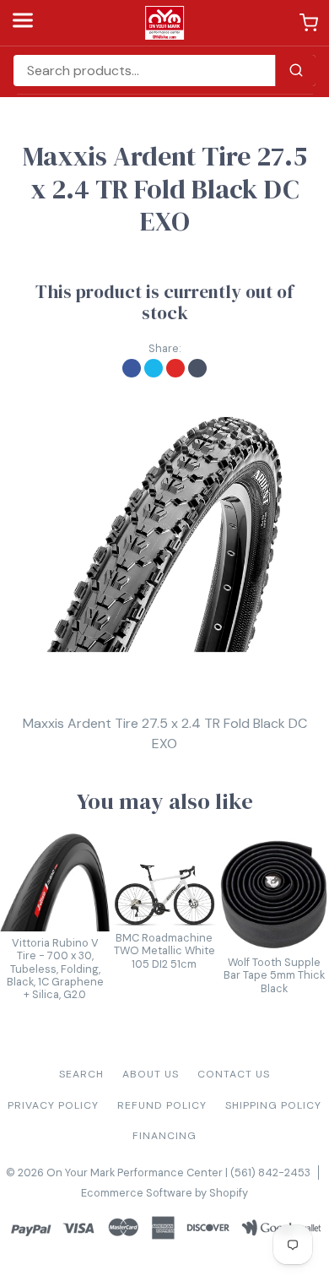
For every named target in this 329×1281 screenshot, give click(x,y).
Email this (197, 368)
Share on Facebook (131, 368)
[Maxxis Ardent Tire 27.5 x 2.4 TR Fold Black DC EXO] (164, 534)
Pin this (175, 368)
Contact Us (233, 1074)
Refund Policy (162, 1105)
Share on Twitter (153, 368)
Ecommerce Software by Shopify (164, 1193)
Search (81, 1074)
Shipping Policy (273, 1105)
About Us (150, 1074)
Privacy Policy (53, 1105)
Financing (164, 1136)
